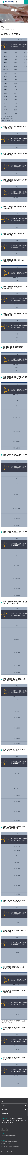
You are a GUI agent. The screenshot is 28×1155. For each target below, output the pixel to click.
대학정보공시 (12, 1118)
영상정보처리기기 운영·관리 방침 (7, 1122)
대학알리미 (19, 1118)
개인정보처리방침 (4, 1118)
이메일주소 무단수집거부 (19, 1120)
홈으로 (5, 20)
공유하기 (2, 20)
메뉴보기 (26, 2)
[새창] (2, 1151)
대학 (3, 1101)
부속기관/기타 (5, 1114)
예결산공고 (3, 1120)
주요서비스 (4, 1109)
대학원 (3, 1105)
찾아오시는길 (9, 1120)
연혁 (8, 19)
